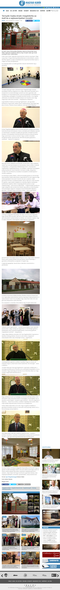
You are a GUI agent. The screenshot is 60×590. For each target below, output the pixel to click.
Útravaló (55, 535)
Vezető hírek (46, 447)
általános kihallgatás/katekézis (50, 538)
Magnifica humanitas (52, 529)
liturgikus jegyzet (52, 531)
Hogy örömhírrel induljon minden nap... (50, 513)
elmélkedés (45, 531)
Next (58, 575)
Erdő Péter (45, 529)
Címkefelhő (45, 527)
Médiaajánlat (25, 588)
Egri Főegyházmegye (11, 477)
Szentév (45, 534)
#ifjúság (34, 488)
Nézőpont (42, 11)
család (49, 540)
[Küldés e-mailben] (19, 485)
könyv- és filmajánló (47, 537)
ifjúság (53, 537)
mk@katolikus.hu (40, 587)
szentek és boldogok (51, 534)
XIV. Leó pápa (13, 11)
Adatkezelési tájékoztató (38, 588)
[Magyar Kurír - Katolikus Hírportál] (30, 5)
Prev (2, 575)
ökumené (54, 532)
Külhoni (20, 11)
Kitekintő (26, 11)
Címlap (9, 581)
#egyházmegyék (27, 488)
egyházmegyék (47, 532)
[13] (21, 49)
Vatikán (44, 540)
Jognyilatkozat (30, 588)
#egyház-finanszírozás (17, 488)
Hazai (7, 11)
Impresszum (20, 588)
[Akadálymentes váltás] (43, 7)
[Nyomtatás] (27, 485)
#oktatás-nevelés (6, 489)
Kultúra (48, 11)
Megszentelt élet (34, 11)
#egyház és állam (6, 488)
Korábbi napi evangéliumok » (54, 524)
